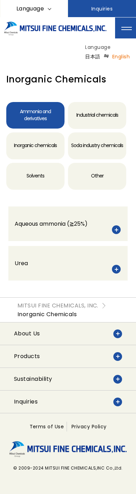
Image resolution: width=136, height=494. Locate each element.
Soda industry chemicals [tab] (97, 145)
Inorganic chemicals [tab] (35, 145)
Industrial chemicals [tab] (97, 114)
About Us (27, 333)
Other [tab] (97, 175)
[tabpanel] (68, 243)
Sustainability (33, 379)
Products (27, 356)
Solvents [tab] (35, 175)
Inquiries (102, 8)
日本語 (92, 56)
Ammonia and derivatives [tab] (35, 115)
